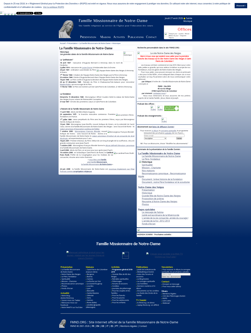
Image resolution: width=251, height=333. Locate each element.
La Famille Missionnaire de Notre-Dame (94, 43)
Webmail (166, 303)
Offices (185, 29)
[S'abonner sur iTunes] (160, 110)
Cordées (115, 286)
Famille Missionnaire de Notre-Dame (113, 20)
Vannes (90, 300)
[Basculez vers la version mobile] (2, 14)
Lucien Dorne (87, 67)
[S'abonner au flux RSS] (153, 110)
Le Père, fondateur (151, 159)
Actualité (65, 293)
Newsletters (167, 267)
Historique (147, 192)
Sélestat (90, 295)
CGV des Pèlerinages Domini (174, 296)
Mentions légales (169, 293)
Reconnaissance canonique (73, 283)
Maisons (105, 37)
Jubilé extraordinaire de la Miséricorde (160, 215)
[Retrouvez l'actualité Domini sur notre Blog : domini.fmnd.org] (9, 14)
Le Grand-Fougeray (94, 283)
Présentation (88, 37)
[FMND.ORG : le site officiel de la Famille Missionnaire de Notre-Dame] (5, 14)
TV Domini (141, 300)
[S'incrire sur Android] (171, 110)
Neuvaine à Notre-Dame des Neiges (159, 201)
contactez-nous (159, 93)
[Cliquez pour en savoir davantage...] (164, 229)
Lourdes (90, 286)
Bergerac (90, 274)
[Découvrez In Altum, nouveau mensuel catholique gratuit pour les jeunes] (12, 14)
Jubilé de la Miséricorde (146, 269)
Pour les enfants (119, 302)
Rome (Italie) (92, 302)
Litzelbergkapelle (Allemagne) (93, 306)
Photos (145, 204)
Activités (119, 37)
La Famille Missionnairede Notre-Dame (70, 270)
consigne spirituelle (168, 130)
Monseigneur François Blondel (87, 131)
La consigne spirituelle (146, 281)
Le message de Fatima (152, 212)
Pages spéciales (146, 209)
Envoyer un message (171, 284)
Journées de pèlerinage (121, 288)
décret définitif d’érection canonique (119, 145)
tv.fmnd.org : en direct (145, 302)
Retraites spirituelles (120, 279)
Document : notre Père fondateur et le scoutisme (166, 182)
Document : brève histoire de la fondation (162, 179)
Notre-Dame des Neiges (151, 187)
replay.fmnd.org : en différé (148, 305)
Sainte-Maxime (93, 293)
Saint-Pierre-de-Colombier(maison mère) (97, 270)
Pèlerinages (117, 281)
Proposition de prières (153, 198)
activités (168, 133)
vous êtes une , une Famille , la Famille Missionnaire (96, 161)
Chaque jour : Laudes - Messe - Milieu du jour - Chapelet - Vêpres (179, 36)
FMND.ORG (78, 322)
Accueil (62, 43)
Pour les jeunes (118, 298)
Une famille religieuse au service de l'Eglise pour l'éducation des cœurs (116, 26)
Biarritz (90, 276)
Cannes (90, 279)
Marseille (90, 291)
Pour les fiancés (118, 295)
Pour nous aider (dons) (172, 286)
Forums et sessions (120, 283)
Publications (135, 37)
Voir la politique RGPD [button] (53, 7)
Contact (151, 37)
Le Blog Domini (143, 279)
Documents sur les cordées (148, 291)
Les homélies (142, 283)
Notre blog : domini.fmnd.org (67, 296)
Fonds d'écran (148, 223)
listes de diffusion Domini (163, 126)
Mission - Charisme (151, 167)
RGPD (165, 298)
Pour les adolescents (120, 300)
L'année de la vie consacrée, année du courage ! (165, 218)
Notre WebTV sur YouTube (72, 307)
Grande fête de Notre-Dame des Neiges (161, 195)
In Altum (155, 130)
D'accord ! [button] (241, 6)
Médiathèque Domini (145, 272)
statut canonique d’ (79, 129)
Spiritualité (147, 164)
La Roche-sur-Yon (94, 281)
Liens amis (167, 300)
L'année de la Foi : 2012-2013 (156, 220)
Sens (89, 298)
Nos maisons (148, 170)
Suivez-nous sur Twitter (71, 300)
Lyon (89, 288)
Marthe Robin (65, 84)
